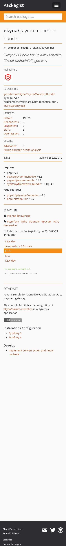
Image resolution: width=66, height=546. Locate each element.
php (24, 221)
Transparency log (14, 105)
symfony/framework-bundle (24, 184)
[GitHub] (60, 530)
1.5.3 (7, 251)
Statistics (7, 539)
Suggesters (10, 125)
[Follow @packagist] (52, 530)
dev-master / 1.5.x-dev (18, 246)
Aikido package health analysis (22, 150)
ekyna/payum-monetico (21, 176)
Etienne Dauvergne (18, 216)
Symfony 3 (15, 333)
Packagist (13, 5)
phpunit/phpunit (17, 199)
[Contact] (44, 530)
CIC (57, 221)
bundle (35, 221)
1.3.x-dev (10, 260)
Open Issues (11, 133)
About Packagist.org (13, 529)
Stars (7, 129)
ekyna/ (11, 30)
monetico (11, 225)
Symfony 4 (15, 337)
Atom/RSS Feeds (11, 533)
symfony (14, 221)
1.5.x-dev (10, 241)
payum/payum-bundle (20, 180)
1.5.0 (7, 256)
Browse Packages (12, 544)
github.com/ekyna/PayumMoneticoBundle (29, 94)
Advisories (10, 146)
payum (47, 221)
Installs (8, 118)
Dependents (11, 122)
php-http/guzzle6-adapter (23, 195)
